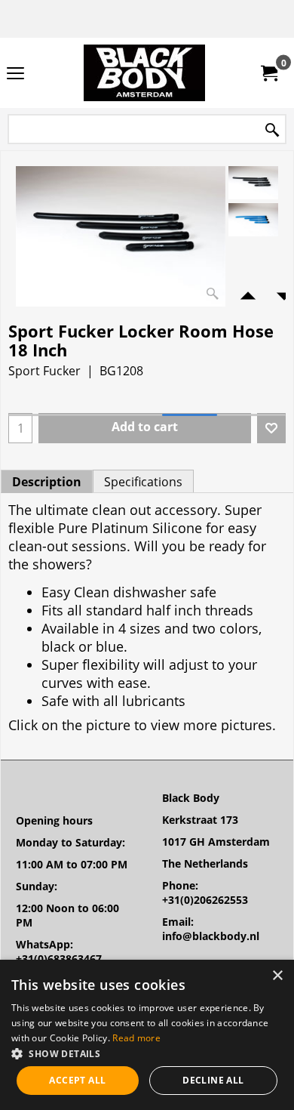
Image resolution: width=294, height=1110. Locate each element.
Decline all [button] (212, 1080)
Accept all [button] (77, 1080)
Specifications (143, 481)
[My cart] (268, 73)
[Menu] (15, 74)
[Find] (272, 130)
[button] (147, 1053)
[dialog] (147, 1035)
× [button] (277, 976)
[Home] (144, 73)
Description (46, 481)
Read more (136, 1037)
